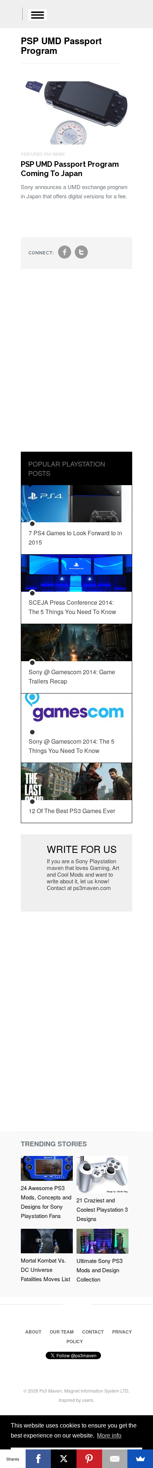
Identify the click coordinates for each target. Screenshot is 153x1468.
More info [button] (109, 1435)
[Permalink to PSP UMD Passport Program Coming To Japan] (76, 142)
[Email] (115, 1458)
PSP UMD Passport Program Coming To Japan (70, 169)
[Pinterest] (89, 1458)
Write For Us (82, 848)
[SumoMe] (140, 1458)
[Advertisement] (76, 365)
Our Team (62, 1331)
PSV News (54, 154)
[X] (63, 1458)
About (33, 1331)
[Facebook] (38, 1458)
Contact (93, 1331)
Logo (11, 14)
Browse (37, 14)
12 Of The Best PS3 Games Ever (72, 810)
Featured (31, 154)
